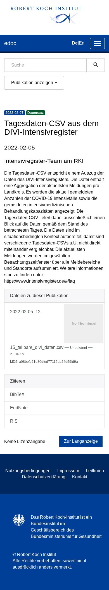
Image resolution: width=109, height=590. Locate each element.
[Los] (95, 65)
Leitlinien (95, 470)
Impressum (68, 470)
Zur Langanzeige (81, 441)
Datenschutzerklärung (43, 476)
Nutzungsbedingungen (28, 470)
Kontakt (79, 476)
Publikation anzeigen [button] (32, 82)
